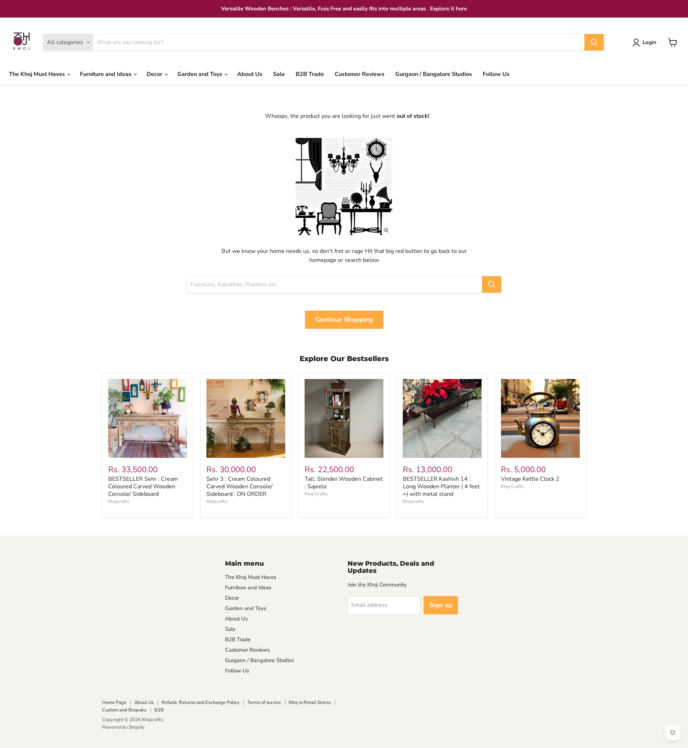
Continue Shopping (344, 319)
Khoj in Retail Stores (310, 702)
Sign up (440, 605)
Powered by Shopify (123, 727)
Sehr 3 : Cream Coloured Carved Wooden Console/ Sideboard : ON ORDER (239, 486)
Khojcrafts (118, 501)
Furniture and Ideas (106, 74)
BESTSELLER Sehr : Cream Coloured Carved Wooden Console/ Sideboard (143, 486)
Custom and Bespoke (124, 710)
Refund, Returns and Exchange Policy (200, 702)
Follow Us (496, 74)
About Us (249, 74)
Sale (279, 74)
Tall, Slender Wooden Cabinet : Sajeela (344, 482)
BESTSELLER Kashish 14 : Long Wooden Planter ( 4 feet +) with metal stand (441, 486)
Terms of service (264, 702)
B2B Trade (310, 74)
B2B (159, 710)
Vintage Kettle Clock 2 (530, 479)
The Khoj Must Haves (37, 74)
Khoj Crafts (316, 494)
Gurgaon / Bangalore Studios (433, 74)
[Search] (594, 42)
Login (649, 42)
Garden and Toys (200, 74)
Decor (155, 74)
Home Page (114, 702)
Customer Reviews (359, 74)
